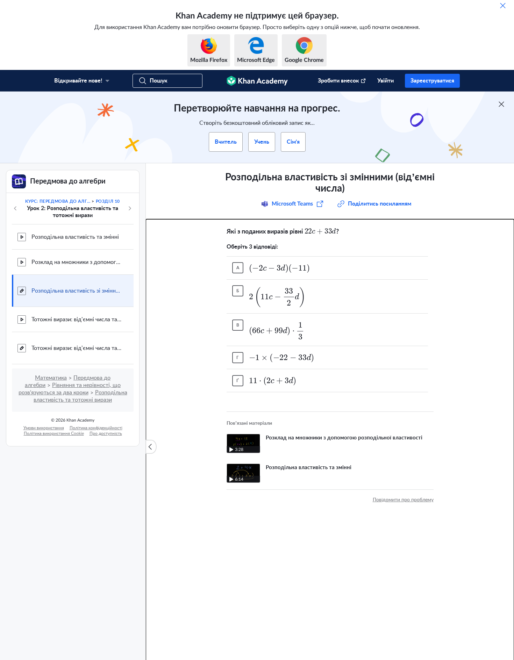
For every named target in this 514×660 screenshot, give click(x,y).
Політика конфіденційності (96, 428)
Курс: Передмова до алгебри (58, 201)
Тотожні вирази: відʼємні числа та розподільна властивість (76, 319)
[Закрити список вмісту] (151, 447)
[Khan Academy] (257, 80)
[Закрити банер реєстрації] (501, 104)
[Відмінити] (502, 5)
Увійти (385, 81)
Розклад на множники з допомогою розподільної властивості (76, 262)
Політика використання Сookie (54, 433)
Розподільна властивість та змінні (75, 237)
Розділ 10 (108, 201)
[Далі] (130, 208)
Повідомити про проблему (403, 499)
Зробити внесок (338, 81)
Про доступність (106, 433)
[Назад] (15, 208)
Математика (51, 378)
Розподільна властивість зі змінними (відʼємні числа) (76, 291)
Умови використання (43, 428)
